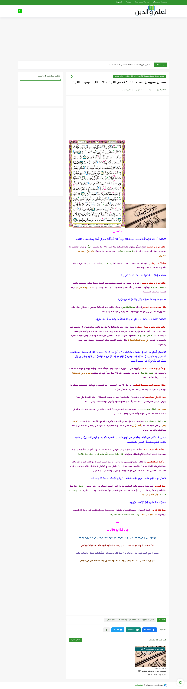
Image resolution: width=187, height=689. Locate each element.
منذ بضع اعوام (159, 668)
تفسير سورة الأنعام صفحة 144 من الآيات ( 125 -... (129, 65)
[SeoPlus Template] (165, 685)
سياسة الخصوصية (142, 2)
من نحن (129, 2)
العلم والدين (138, 685)
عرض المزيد (75, 640)
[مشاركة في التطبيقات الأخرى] (106, 629)
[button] (149, 629)
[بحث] (20, 11)
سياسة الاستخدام (160, 2)
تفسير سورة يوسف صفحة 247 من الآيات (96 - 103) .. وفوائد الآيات (139, 76)
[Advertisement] (93, 39)
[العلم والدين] (152, 11)
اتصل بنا (119, 2)
